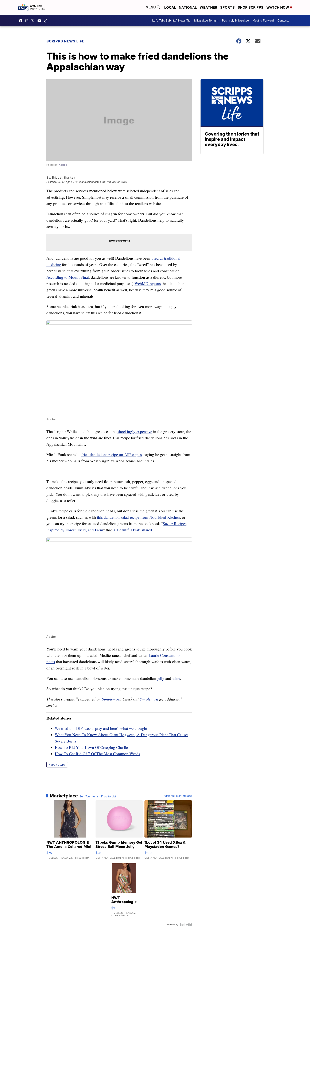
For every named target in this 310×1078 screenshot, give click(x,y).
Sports (227, 7)
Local (170, 7)
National (188, 7)
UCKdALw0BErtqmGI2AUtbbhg (40, 20)
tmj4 (21, 20)
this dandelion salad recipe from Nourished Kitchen (138, 517)
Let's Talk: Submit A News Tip (171, 20)
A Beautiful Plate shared (132, 529)
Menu (151, 7)
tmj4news (27, 20)
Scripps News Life (65, 41)
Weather (208, 7)
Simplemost (111, 699)
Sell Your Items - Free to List (98, 796)
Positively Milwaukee (235, 20)
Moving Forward (263, 20)
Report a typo (57, 764)
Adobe (63, 164)
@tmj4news (46, 20)
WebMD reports (148, 283)
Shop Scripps (250, 7)
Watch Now (278, 7)
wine (176, 678)
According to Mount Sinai (67, 277)
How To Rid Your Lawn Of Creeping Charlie (91, 747)
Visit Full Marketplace (178, 795)
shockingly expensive (134, 431)
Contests (283, 20)
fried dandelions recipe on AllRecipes (111, 454)
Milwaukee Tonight (206, 20)
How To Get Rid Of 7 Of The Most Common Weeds (97, 753)
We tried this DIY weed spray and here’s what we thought (101, 728)
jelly (160, 678)
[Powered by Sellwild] (186, 924)
